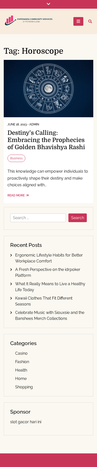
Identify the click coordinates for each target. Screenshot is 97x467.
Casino (21, 353)
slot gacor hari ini (25, 422)
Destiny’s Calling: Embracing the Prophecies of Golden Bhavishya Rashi (46, 140)
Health (21, 370)
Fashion (22, 361)
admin (34, 124)
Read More (16, 195)
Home (21, 378)
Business (16, 158)
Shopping (24, 387)
